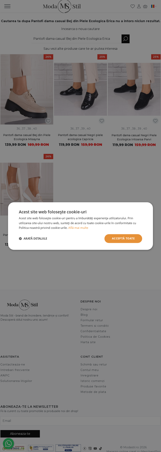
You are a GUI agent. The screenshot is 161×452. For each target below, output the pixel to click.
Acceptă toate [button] (123, 238)
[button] (33, 238)
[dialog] (80, 226)
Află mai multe (78, 228)
